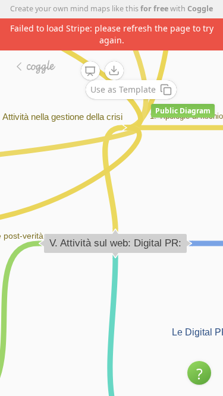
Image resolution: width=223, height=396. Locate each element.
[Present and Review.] (90, 71)
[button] (199, 373)
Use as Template (123, 89)
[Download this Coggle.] (114, 70)
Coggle (200, 9)
